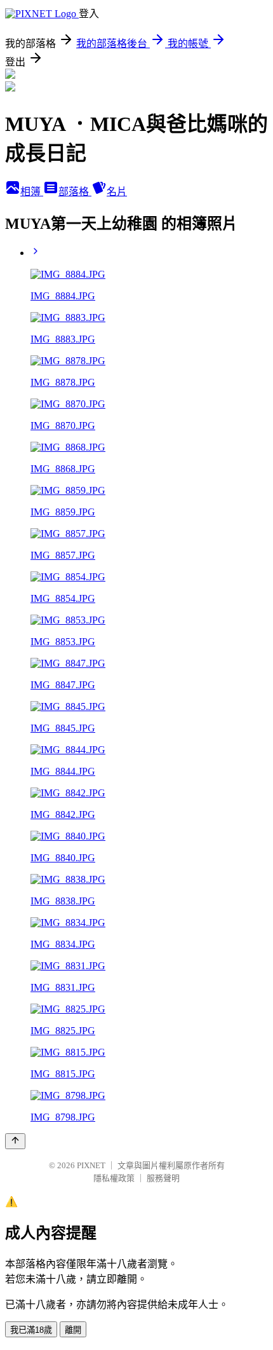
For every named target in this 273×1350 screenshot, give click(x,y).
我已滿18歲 (31, 1330)
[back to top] (15, 1141)
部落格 (74, 191)
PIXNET (91, 1165)
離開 (73, 1330)
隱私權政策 (114, 1178)
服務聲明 (163, 1178)
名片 (117, 191)
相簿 (31, 191)
